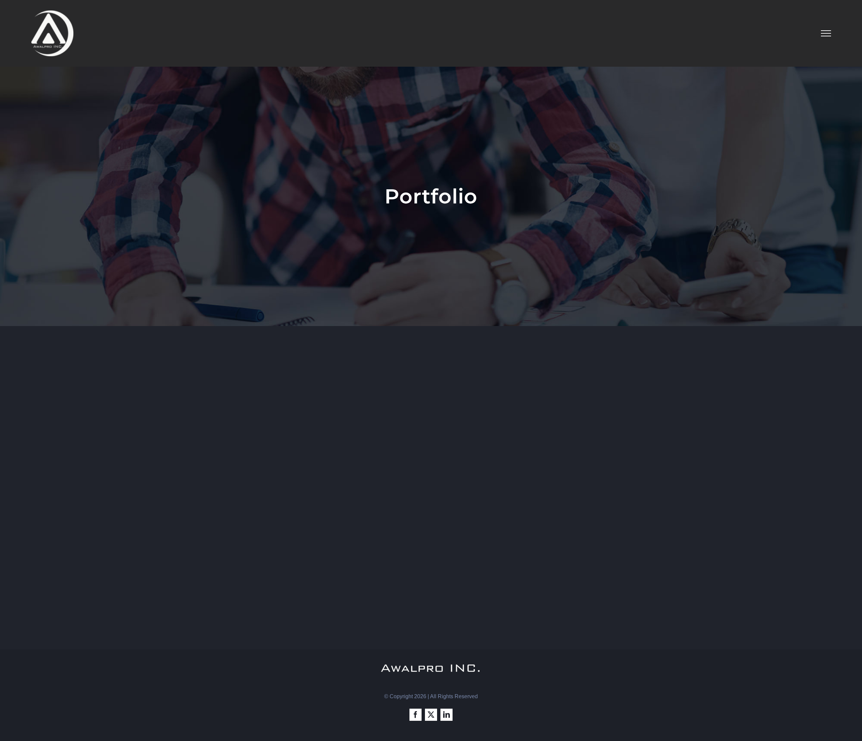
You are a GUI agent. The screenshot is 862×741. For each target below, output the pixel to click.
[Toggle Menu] (826, 33)
